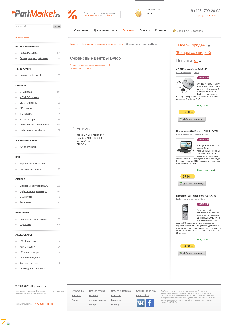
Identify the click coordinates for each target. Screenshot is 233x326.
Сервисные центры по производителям (102, 44)
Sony (196, 72)
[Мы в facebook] (149, 306)
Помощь (144, 30)
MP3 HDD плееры (29, 97)
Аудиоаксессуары (30, 257)
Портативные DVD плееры (188, 134)
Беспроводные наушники (33, 219)
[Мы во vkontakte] (140, 306)
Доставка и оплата (105, 30)
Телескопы (25, 202)
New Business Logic (44, 304)
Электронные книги (30, 169)
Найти (57, 26)
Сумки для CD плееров (32, 268)
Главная (74, 44)
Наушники (25, 224)
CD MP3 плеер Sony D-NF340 (191, 69)
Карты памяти (27, 246)
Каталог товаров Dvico (80, 68)
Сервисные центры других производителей (90, 65)
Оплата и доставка (121, 291)
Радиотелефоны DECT (32, 75)
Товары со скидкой (193, 52)
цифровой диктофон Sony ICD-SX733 (196, 196)
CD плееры (26, 108)
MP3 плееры (26, 92)
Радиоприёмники (29, 53)
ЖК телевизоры (28, 147)
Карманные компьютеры (33, 163)
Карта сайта (142, 295)
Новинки (93, 295)
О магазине (81, 30)
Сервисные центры (146, 291)
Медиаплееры (27, 119)
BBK (206, 134)
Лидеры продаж (191, 45)
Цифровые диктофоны (186, 199)
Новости (76, 295)
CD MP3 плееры (183, 72)
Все (196, 61)
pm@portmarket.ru (209, 15)
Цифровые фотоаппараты (34, 185)
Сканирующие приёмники (34, 58)
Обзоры (93, 304)
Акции (75, 300)
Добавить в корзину (193, 119)
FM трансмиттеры (29, 252)
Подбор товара (97, 291)
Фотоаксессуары (29, 263)
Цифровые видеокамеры (33, 191)
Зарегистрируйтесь (90, 15)
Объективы (26, 196)
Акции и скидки (22, 37)
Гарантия (128, 30)
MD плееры (26, 113)
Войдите (108, 15)
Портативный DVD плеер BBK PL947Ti (197, 131)
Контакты (161, 30)
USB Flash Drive (28, 241)
